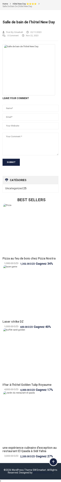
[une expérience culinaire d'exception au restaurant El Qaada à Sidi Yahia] (30, 418)
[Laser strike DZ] (30, 292)
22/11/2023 (36, 32)
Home (5, 4)
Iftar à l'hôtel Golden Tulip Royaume (27, 384)
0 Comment (13, 35)
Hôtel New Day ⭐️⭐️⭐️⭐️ (25, 4)
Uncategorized (14, 188)
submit (11, 162)
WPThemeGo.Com (43, 472)
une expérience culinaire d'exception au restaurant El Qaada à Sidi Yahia (30, 449)
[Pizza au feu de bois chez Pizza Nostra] (30, 230)
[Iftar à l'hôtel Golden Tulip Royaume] (30, 355)
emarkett (18, 32)
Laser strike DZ (13, 321)
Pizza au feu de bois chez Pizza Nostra (29, 258)
